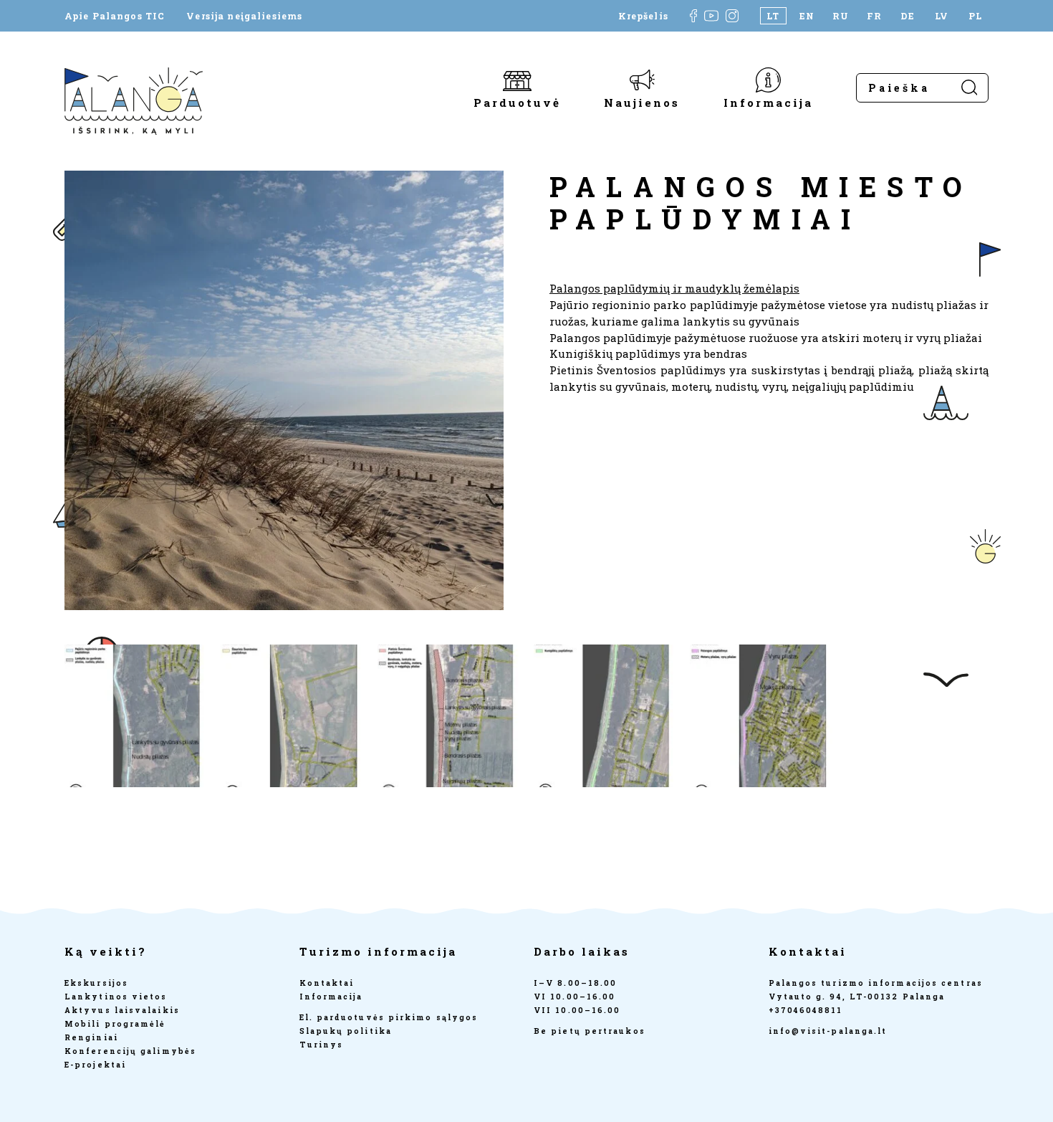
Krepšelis (643, 15)
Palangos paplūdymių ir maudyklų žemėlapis (674, 288)
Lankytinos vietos (116, 997)
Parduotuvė (517, 101)
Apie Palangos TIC (114, 15)
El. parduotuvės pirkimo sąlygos (389, 1017)
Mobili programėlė (115, 1024)
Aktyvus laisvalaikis (122, 1010)
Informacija (768, 101)
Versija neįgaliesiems (244, 15)
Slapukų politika (345, 1031)
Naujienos (642, 101)
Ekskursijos (96, 983)
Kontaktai (327, 983)
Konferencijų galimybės (130, 1051)
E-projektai (95, 1065)
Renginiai (91, 1037)
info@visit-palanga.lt (828, 1031)
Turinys (321, 1045)
